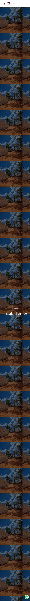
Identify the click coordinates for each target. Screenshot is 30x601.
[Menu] (26, 4)
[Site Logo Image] (8, 4)
